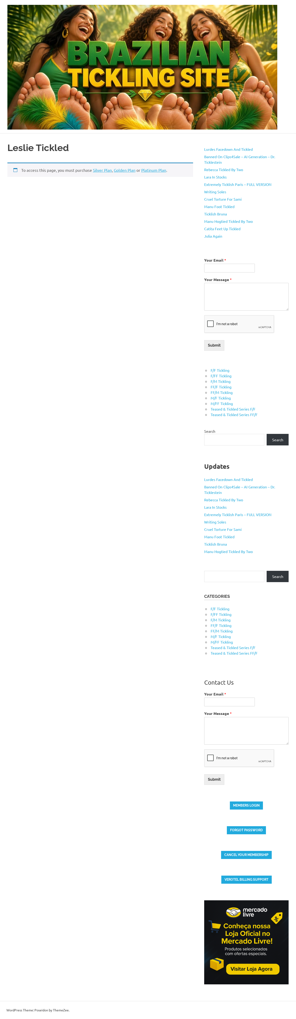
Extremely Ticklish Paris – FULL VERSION (237, 184)
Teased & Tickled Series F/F (233, 409)
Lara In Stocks (215, 177)
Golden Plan (125, 170)
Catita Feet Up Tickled (222, 228)
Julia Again (213, 236)
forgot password (246, 830)
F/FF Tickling (221, 375)
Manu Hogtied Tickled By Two (228, 221)
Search (209, 431)
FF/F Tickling (221, 386)
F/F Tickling (220, 370)
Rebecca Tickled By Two (223, 169)
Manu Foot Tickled (219, 206)
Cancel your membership (246, 855)
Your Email (215, 260)
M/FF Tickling (222, 403)
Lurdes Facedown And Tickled (228, 149)
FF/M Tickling (222, 392)
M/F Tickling (221, 398)
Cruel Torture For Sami (223, 199)
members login (246, 805)
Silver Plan (102, 170)
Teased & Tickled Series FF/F (234, 414)
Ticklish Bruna (215, 214)
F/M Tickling (221, 381)
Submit (214, 345)
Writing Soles (215, 191)
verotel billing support (246, 879)
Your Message (218, 279)
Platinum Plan (153, 170)
